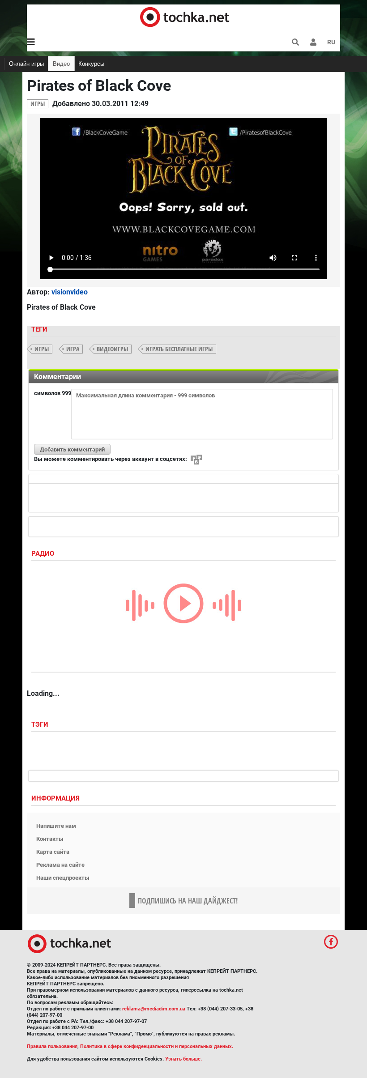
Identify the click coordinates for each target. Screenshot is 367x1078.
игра (72, 349)
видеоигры (112, 349)
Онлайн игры (26, 63)
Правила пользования (52, 1046)
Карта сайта (52, 851)
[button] (313, 42)
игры (41, 349)
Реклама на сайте (60, 864)
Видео (61, 63)
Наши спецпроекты (63, 877)
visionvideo (69, 292)
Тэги (40, 724)
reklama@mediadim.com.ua (153, 1009)
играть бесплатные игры (179, 349)
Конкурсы (91, 63)
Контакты (50, 838)
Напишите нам (56, 825)
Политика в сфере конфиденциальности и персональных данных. (156, 1046)
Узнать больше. (183, 1059)
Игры (37, 103)
